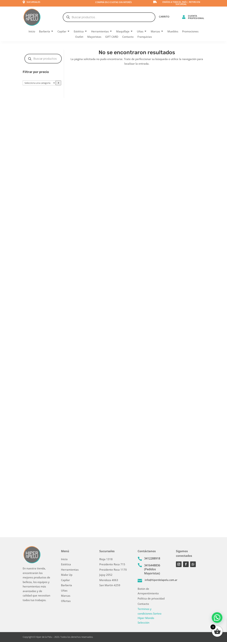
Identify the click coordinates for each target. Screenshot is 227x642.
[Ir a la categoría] (58, 82)
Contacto (128, 36)
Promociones (190, 31)
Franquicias (144, 36)
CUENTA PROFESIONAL (196, 17)
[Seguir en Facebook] (186, 564)
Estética (79, 31)
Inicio (32, 31)
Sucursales (33, 2)
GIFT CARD (111, 36)
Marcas (155, 31)
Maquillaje (122, 31)
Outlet (79, 36)
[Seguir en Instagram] (179, 564)
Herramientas (100, 31)
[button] (217, 617)
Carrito (164, 16)
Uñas (140, 31)
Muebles (172, 31)
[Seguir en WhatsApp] (193, 564)
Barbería (44, 31)
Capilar (61, 31)
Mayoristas (94, 36)
